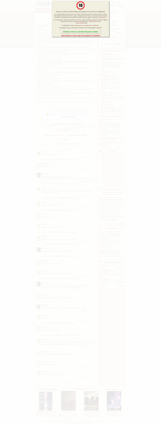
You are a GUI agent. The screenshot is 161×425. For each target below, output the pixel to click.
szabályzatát (77, 25)
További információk (94, 21)
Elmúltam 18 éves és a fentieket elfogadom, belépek (80, 32)
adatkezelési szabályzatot (92, 25)
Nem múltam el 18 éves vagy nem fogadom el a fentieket (81, 35)
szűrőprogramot (101, 17)
